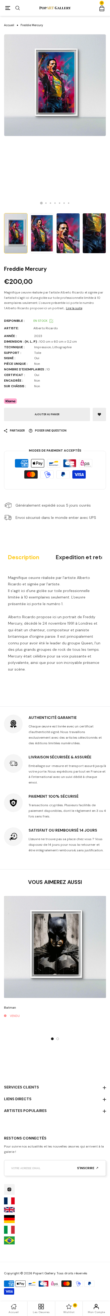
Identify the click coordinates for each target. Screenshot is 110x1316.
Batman (10, 1007)
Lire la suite (74, 308)
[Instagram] (9, 1189)
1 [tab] (41, 203)
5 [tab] (59, 203)
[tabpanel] (55, 85)
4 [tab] (55, 203)
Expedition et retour (83, 557)
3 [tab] (50, 203)
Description (23, 557)
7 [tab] (68, 203)
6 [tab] (64, 203)
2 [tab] (46, 203)
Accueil (9, 25)
